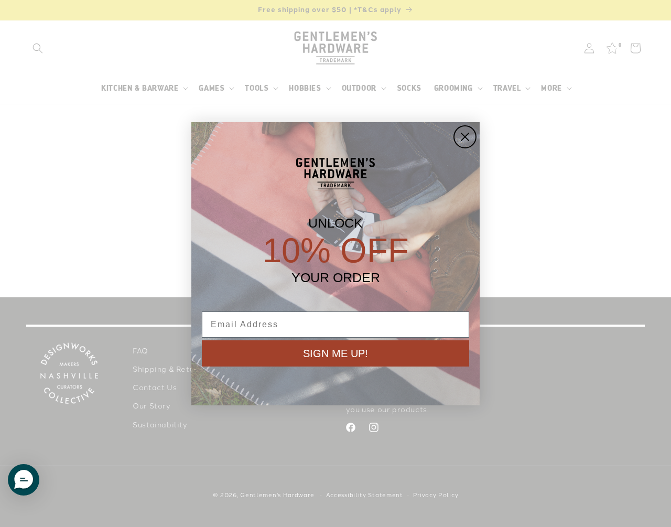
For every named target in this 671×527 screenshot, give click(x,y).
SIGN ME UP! (335, 353)
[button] (23, 480)
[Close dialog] (465, 136)
